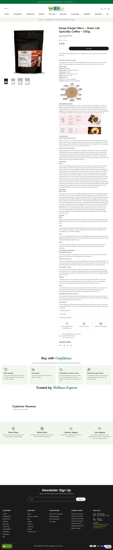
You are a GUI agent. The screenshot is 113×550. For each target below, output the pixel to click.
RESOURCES (98, 14)
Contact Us (31, 526)
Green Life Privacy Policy (55, 514)
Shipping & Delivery (54, 516)
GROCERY (41, 14)
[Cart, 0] (108, 8)
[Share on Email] (71, 345)
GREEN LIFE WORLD (43, 546)
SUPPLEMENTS (18, 14)
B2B (107, 14)
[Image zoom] (28, 51)
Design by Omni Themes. (56, 546)
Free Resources (32, 532)
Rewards (30, 529)
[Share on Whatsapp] (67, 345)
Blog (29, 519)
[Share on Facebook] (64, 345)
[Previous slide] (4, 1)
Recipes (30, 521)
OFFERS (6, 14)
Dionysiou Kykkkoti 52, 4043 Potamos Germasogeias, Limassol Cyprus (100, 526)
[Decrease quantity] (60, 48)
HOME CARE (63, 14)
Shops (29, 514)
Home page (52, 521)
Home (40, 20)
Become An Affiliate (33, 516)
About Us (30, 524)
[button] (89, 48)
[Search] (102, 8)
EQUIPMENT (87, 14)
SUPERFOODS (30, 14)
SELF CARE (52, 14)
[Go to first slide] (108, 1)
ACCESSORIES (75, 14)
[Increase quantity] (66, 48)
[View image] (6, 81)
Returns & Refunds (54, 519)
